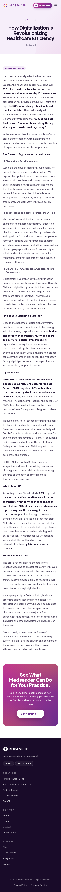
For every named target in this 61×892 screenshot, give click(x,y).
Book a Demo (28, 713)
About (6, 815)
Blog (5, 847)
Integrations (9, 858)
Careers (7, 821)
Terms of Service (39, 885)
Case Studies (9, 852)
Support (7, 864)
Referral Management (13, 778)
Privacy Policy (20, 885)
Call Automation (11, 795)
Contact (7, 827)
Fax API (6, 801)
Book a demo (45, 5)
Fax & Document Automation (17, 784)
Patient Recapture (12, 790)
